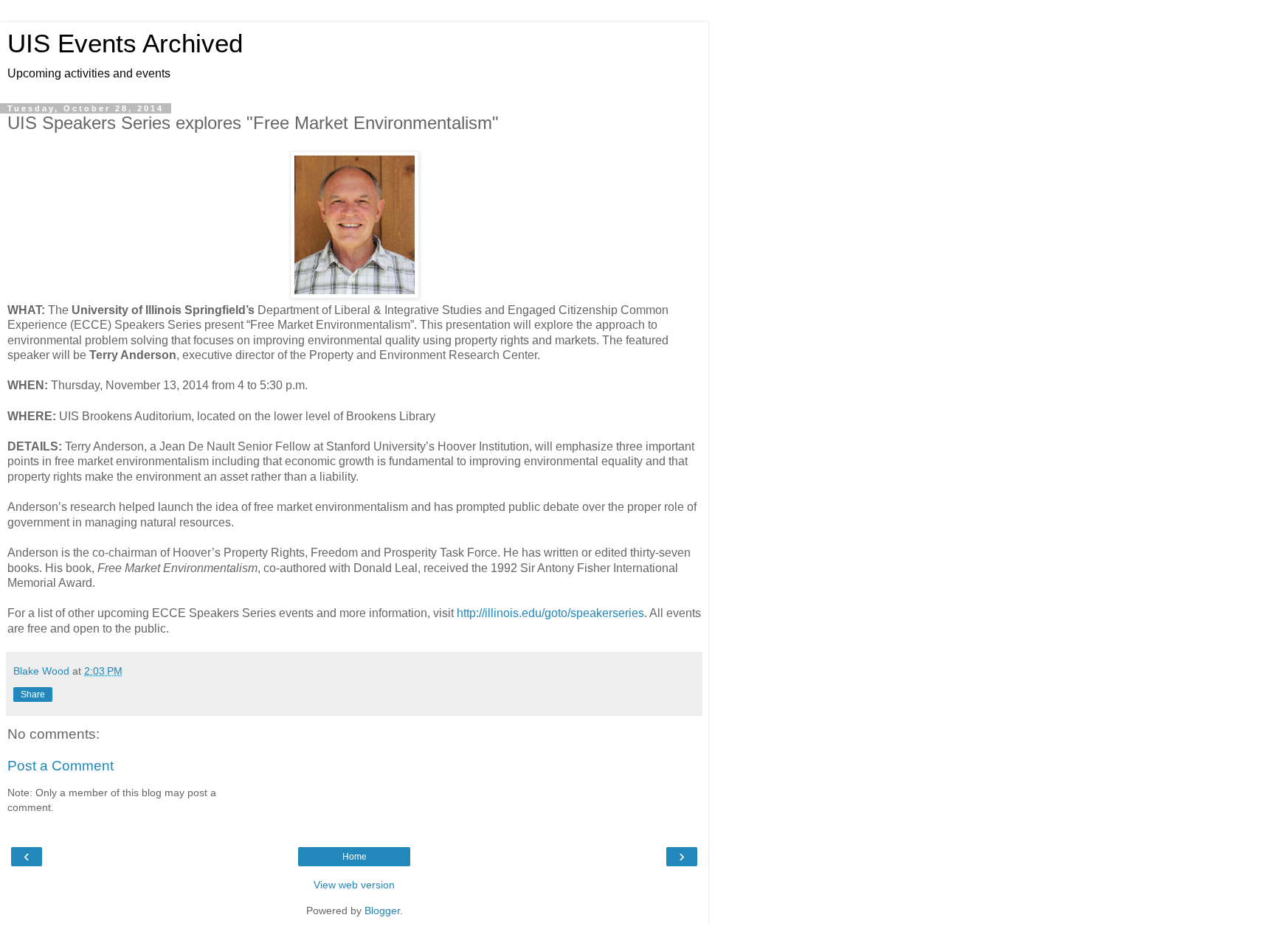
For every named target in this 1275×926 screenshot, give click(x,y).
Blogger (382, 910)
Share (33, 694)
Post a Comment (60, 765)
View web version (354, 885)
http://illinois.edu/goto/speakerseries (550, 613)
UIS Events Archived (125, 43)
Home (354, 857)
